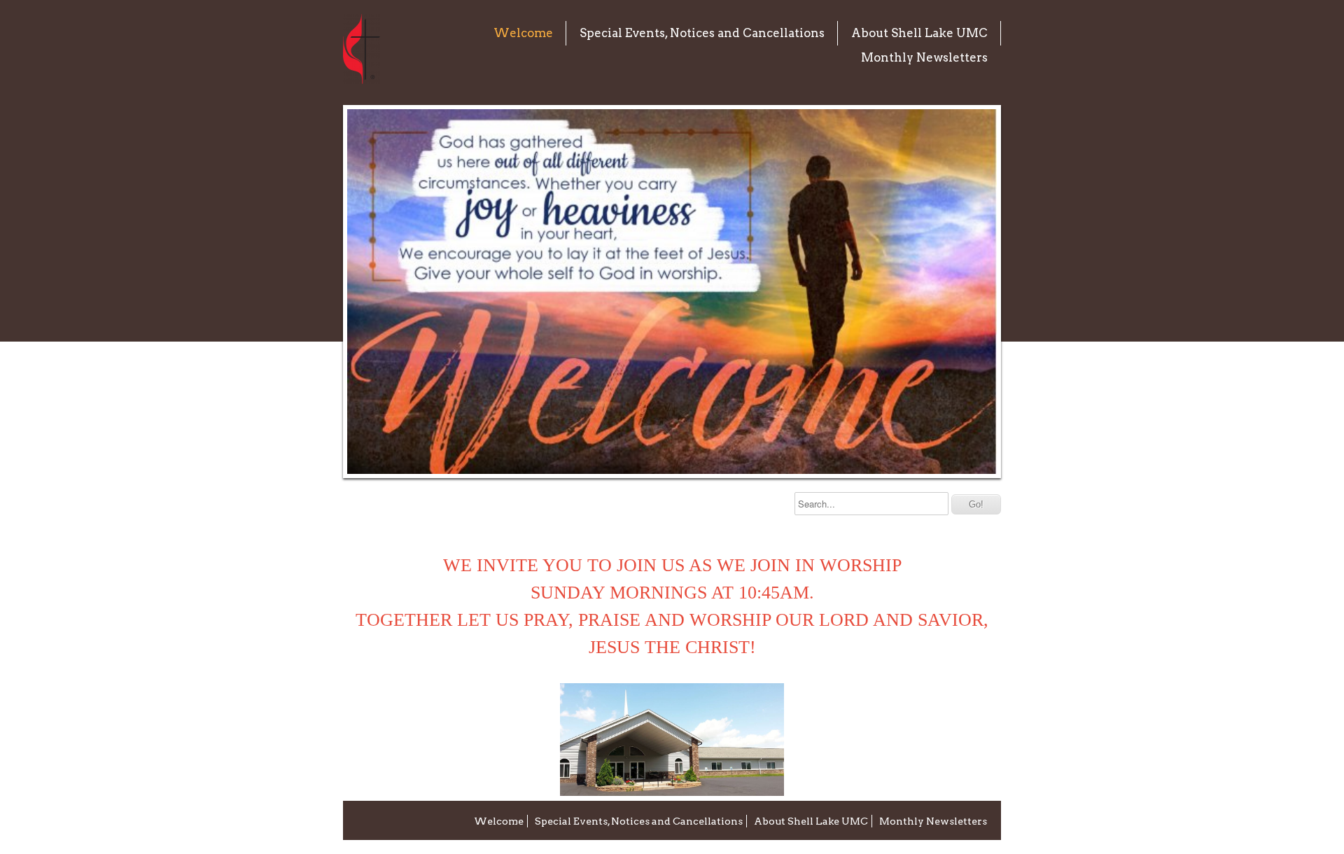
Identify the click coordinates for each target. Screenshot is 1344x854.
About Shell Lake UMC (919, 33)
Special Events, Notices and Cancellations (702, 33)
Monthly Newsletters (924, 57)
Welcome (523, 33)
